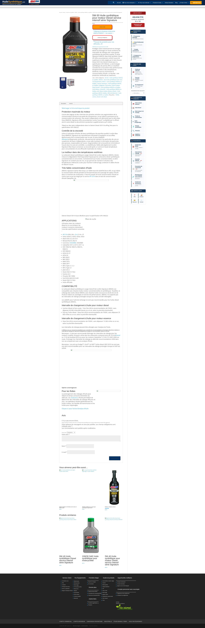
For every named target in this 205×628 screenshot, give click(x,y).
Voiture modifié (77, 596)
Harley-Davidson (169, 2)
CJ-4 (76, 234)
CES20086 (73, 243)
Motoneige (76, 584)
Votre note (64, 432)
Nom (64, 446)
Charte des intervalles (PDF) (94, 595)
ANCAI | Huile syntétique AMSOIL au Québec (83, 12)
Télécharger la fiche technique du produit (75, 108)
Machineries (76, 581)
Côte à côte (104, 590)
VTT (103, 588)
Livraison (141, 195)
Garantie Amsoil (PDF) (92, 591)
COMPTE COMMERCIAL (65, 621)
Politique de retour (66, 586)
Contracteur (108, 85)
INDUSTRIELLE (108, 621)
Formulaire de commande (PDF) (94, 593)
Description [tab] (63, 103)
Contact (141, 201)
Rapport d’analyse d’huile (67, 590)
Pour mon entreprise (129, 2)
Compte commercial (121, 581)
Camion (104, 582)
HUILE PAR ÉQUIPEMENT (135, 621)
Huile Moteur (95, 89)
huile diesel (104, 97)
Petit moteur (76, 594)
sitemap (117, 602)
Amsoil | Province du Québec (68, 12)
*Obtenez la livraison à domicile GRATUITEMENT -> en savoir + (104, 32)
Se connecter (91, 583)
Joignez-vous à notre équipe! (123, 585)
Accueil (119, 2)
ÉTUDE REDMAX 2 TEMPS (120, 621)
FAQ (134, 195)
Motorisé (76, 598)
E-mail (64, 452)
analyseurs (74, 398)
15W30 (117, 95)
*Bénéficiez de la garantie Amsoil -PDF (100, 46)
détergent (65, 139)
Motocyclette (76, 583)
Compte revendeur (121, 583)
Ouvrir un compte (92, 581)
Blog (176, 2)
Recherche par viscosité (138, 90)
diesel (98, 97)
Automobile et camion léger (108, 580)
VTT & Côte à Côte (78, 586)
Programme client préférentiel (123, 593)
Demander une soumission (138, 25)
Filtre (103, 600)
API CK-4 (92, 176)
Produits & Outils (157, 2)
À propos (90, 604)
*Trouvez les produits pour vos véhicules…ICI (103, 43)
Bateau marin (105, 594)
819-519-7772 (138, 17)
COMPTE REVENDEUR (79, 621)
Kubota (105, 91)
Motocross (76, 588)
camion (94, 97)
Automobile (76, 592)
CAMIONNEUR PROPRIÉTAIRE (94, 621)
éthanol (117, 335)
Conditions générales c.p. (93, 603)
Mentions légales (76, 625)
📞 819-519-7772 (195, 2)
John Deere (100, 91)
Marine (75, 590)
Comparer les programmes (122, 595)
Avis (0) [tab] (70, 103)
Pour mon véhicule (144, 2)
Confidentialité (84, 625)
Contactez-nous (65, 580)
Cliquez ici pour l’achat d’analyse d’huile (75, 409)
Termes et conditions (120, 603)
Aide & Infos (184, 2)
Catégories (101, 85)
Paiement (135, 201)
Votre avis (66, 434)
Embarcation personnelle (107, 596)
